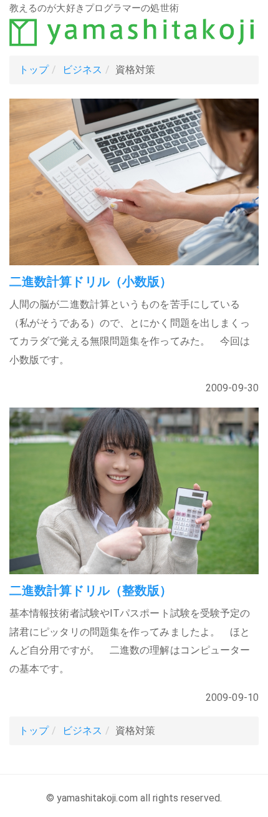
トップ (34, 70)
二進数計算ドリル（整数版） (90, 590)
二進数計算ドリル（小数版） (90, 281)
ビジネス (82, 70)
